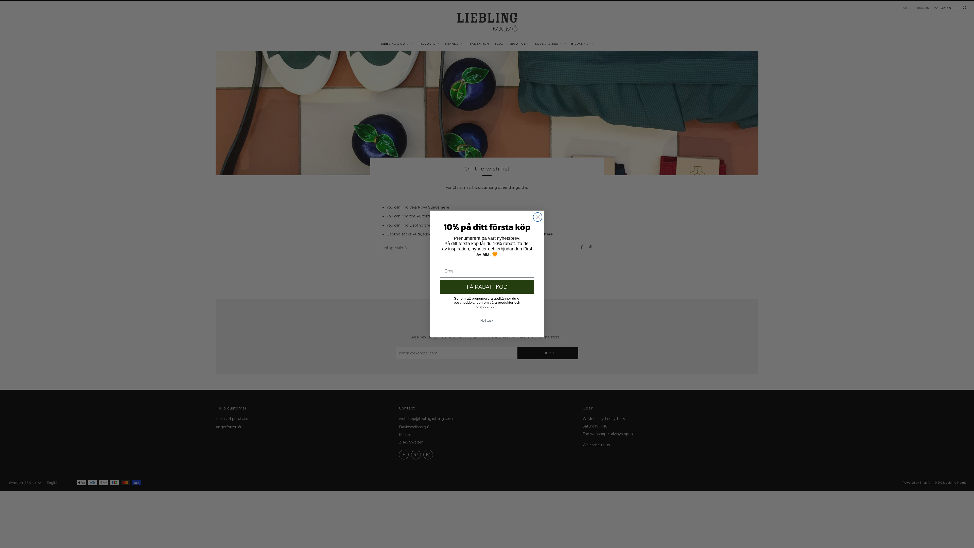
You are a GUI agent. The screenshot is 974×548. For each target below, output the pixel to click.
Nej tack (487, 320)
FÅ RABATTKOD (487, 287)
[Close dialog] (537, 217)
